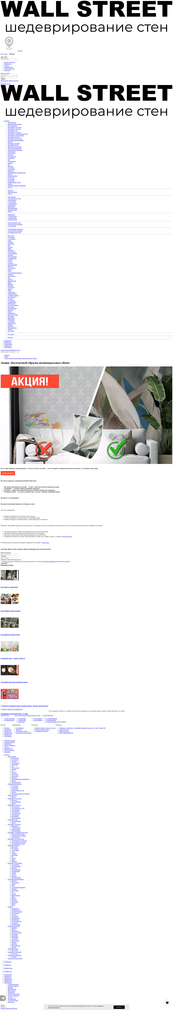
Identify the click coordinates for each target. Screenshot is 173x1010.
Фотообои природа (14, 137)
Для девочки (12, 197)
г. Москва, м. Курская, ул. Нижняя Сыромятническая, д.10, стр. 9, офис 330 (82, 728)
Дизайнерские (12, 294)
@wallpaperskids (9, 720)
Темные (10, 324)
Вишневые (11, 319)
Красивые (11, 244)
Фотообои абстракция (14, 124)
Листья (10, 247)
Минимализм (12, 281)
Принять (119, 1007)
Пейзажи (10, 250)
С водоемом (11, 239)
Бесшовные (11, 206)
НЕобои (10, 987)
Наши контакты (67, 536)
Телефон (3, 556)
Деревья (10, 242)
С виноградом (12, 216)
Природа (10, 171)
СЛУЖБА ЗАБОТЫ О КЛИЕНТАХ (12, 709)
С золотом (11, 321)
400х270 (10, 266)
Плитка (7, 340)
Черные (10, 329)
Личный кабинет (9, 742)
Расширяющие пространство (17, 172)
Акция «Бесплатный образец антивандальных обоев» (20, 358)
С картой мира (12, 203)
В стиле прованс (13, 305)
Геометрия (11, 158)
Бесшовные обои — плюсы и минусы (13, 658)
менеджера (45, 542)
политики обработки (49, 561)
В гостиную (11, 153)
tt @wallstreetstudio (51, 718)
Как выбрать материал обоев (10, 634)
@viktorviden (22, 718)
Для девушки (12, 226)
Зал (9, 160)
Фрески (10, 142)
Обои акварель (12, 126)
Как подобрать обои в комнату (11, 611)
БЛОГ (6, 357)
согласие (9, 561)
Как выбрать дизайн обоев (9, 587)
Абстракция (11, 151)
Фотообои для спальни (15, 139)
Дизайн (10, 260)
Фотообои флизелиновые (16, 140)
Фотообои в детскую (14, 129)
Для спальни (12, 161)
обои (6, 728)
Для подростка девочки (15, 231)
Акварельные (12, 302)
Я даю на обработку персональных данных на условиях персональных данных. (37, 561)
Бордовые (11, 316)
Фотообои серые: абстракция (17, 185)
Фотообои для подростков (16, 135)
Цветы (10, 174)
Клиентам (35, 725)
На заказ (10, 166)
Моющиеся (11, 214)
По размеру (11, 169)
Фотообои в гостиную (15, 127)
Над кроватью (12, 256)
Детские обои (5, 715)
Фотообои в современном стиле (18, 134)
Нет (6, 57)
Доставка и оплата (21, 731)
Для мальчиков (12, 253)
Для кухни (11, 168)
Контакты (7, 70)
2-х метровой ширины (15, 273)
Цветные (10, 326)
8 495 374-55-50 (64, 729)
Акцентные (11, 292)
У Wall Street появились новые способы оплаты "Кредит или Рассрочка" (24, 706)
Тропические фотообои (15, 150)
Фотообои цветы (13, 145)
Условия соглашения (41, 731)
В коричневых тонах (14, 182)
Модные (10, 255)
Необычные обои (35, 715)
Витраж (8, 345)
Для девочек (11, 252)
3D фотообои (12, 122)
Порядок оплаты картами (24, 733)
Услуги (6, 65)
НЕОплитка (11, 991)
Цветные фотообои (14, 143)
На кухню (11, 235)
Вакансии (19, 729)
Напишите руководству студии (14, 714)
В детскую (11, 177)
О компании (20, 728)
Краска (7, 342)
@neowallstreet (37, 718)
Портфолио (7, 64)
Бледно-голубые (13, 315)
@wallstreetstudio (51, 720)
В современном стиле (14, 232)
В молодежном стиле (14, 223)
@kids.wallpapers (9, 718)
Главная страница (9, 740)
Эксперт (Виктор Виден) (22, 715)
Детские (10, 155)
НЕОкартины (12, 989)
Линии (10, 184)
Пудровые (11, 307)
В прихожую (12, 156)
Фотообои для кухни (14, 132)
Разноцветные (12, 308)
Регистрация (4, 80)
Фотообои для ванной (14, 147)
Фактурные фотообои (14, 148)
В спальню (11, 179)
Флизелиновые (12, 176)
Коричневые (12, 323)
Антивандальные (13, 295)
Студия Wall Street (47, 715)
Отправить (4, 563)
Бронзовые (11, 318)
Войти (3, 79)
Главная (6, 355)
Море (9, 248)
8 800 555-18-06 (64, 731)
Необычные (11, 303)
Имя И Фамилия (6, 552)
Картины (8, 344)
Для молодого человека (15, 224)
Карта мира (11, 276)
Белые (10, 269)
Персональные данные (42, 729)
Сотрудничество (9, 68)
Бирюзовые (11, 313)
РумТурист (21, 722)
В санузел (11, 334)
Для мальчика (12, 200)
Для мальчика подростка (15, 229)
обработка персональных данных (11, 559)
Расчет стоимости (9, 62)
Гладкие (10, 337)
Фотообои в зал (12, 130)
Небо (9, 290)
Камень (10, 163)
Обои (6, 121)
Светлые (10, 263)
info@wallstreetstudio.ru (66, 733)
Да (2, 57)
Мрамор (10, 284)
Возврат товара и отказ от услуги (45, 728)
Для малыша (12, 205)
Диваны (8, 347)
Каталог (3, 725)
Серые (10, 261)
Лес (9, 164)
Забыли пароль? (14, 80)
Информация (8, 67)
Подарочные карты (14, 994)
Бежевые (10, 310)
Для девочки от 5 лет (14, 198)
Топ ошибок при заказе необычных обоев (14, 682)
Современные (12, 218)
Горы (9, 240)
